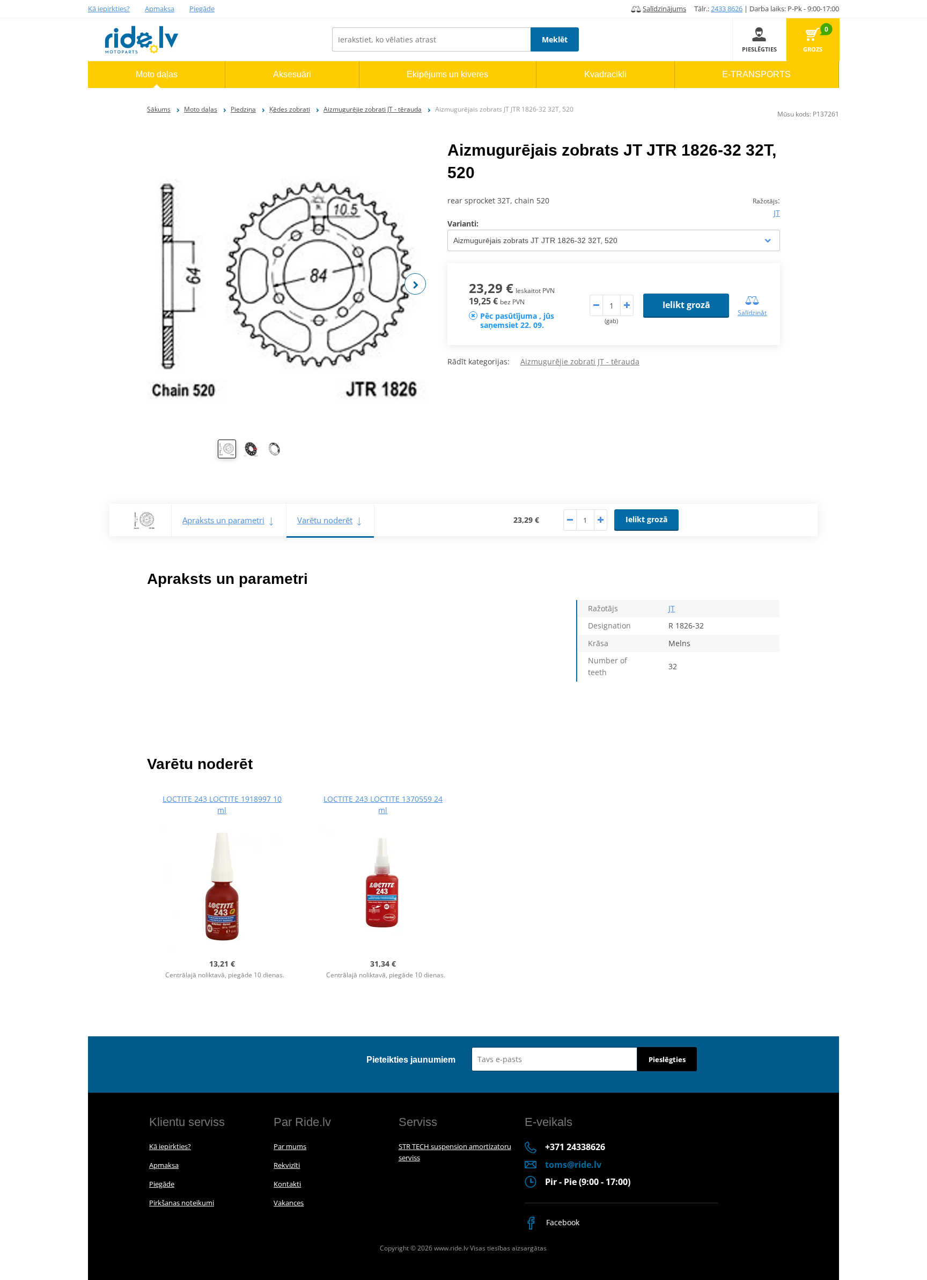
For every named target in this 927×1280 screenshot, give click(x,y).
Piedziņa (243, 109)
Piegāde (202, 8)
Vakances (289, 1203)
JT (777, 213)
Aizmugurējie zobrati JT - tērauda (372, 109)
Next (415, 284)
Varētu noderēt (324, 520)
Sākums (159, 109)
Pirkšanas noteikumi (181, 1203)
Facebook (561, 1222)
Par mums (290, 1146)
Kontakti (287, 1184)
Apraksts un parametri (223, 520)
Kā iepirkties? (109, 8)
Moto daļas (200, 109)
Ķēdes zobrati (289, 109)
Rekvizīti (287, 1165)
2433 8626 (726, 8)
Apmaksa (159, 8)
